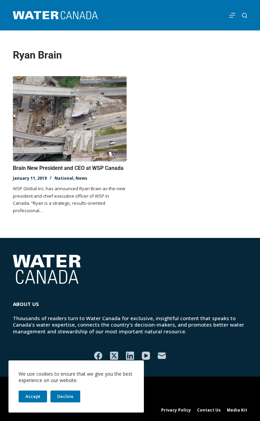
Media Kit (237, 410)
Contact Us (209, 410)
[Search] (244, 15)
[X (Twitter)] (114, 356)
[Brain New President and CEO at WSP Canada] (70, 118)
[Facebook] (98, 356)
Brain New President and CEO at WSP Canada (68, 168)
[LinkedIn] (130, 356)
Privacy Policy (176, 410)
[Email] (162, 356)
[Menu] (232, 15)
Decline (65, 396)
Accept (32, 396)
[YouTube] (146, 356)
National (64, 178)
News (81, 178)
